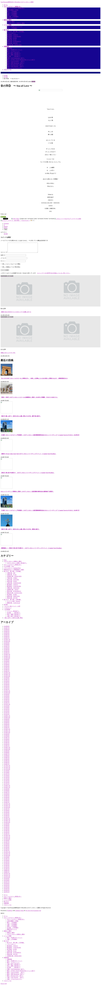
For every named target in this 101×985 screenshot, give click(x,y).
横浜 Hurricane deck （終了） (15, 64)
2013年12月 (7, 835)
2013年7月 (6, 842)
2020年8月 (6, 721)
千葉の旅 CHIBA (12, 578)
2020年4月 (6, 724)
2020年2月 (6, 727)
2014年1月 (6, 833)
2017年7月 (6, 774)
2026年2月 (6, 636)
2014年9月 (6, 824)
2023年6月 (6, 681)
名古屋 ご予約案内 (12, 16)
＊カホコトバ (7, 608)
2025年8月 (6, 644)
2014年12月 (7, 819)
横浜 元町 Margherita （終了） (15, 63)
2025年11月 (7, 639)
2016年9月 (6, 789)
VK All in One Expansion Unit (33, 910)
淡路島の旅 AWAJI (12, 589)
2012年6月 (6, 860)
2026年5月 (6, 631)
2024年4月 (6, 666)
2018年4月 (6, 759)
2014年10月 (7, 822)
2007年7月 (6, 882)
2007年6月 (6, 883)
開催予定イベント (12, 18)
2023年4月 (6, 684)
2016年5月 (6, 795)
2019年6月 (6, 739)
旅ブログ (6, 901)
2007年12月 (7, 873)
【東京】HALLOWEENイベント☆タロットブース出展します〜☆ (16, 311)
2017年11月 (7, 767)
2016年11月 (7, 787)
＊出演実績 (7, 609)
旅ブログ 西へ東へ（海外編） (12, 599)
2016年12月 (7, 785)
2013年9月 (6, 840)
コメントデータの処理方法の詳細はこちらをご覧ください (53, 273)
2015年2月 (6, 815)
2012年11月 (7, 853)
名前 (3, 255)
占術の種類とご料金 (12, 10)
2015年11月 (7, 805)
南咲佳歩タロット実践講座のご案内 (14, 569)
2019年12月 (7, 729)
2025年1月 (6, 653)
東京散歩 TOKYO (12, 34)
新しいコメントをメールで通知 (11, 264)
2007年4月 (6, 887)
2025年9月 (6, 643)
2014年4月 (6, 829)
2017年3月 (6, 780)
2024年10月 (7, 658)
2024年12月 (7, 654)
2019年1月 (6, 746)
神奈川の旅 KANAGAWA (14, 593)
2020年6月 (6, 722)
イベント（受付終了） (13, 611)
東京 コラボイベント (13, 51)
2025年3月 (6, 651)
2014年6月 (6, 825)
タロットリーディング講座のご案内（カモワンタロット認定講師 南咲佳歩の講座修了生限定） (27, 491)
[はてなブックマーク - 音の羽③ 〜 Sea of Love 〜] (15, 220)
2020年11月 (7, 716)
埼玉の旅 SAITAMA (13, 579)
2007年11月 (7, 875)
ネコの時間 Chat (9, 566)
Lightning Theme (19, 910)
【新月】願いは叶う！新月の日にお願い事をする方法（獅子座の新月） (21, 416)
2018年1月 (6, 764)
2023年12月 (7, 672)
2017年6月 (6, 775)
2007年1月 (6, 892)
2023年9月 (6, 677)
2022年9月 (6, 694)
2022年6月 (6, 697)
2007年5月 (6, 885)
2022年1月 (6, 702)
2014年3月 (6, 830)
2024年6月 (6, 664)
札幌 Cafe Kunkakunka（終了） (16, 58)
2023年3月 (6, 686)
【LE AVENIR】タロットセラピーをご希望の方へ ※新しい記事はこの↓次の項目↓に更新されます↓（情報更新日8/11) (34, 378)
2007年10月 (7, 877)
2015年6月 (6, 810)
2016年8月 (6, 790)
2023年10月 (7, 676)
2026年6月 (6, 629)
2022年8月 (6, 696)
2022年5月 (6, 699)
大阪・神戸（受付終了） (14, 53)
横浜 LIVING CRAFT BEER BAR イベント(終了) (21, 59)
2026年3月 (6, 634)
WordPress (9, 910)
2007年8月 (6, 880)
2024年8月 (6, 661)
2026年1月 (6, 638)
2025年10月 (7, 641)
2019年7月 (6, 737)
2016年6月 (6, 794)
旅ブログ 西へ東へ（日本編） (16, 31)
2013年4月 (6, 847)
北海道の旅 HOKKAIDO (14, 44)
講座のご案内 (11, 21)
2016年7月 (6, 792)
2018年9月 (6, 750)
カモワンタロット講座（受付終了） (17, 563)
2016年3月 (6, 799)
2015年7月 (6, 809)
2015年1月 (6, 817)
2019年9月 (6, 734)
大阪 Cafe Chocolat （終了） (15, 66)
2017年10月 (7, 769)
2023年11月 (7, 674)
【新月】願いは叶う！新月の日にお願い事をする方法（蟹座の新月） (20, 529)
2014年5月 (6, 827)
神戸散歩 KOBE (12, 38)
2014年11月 (7, 820)
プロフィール (7, 904)
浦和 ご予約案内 (12, 15)
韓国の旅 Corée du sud (13, 603)
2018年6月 (6, 755)
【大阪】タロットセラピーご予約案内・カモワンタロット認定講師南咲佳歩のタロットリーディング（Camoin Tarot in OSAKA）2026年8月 (40, 435)
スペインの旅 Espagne (13, 601)
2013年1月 (6, 850)
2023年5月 (6, 682)
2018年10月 (7, 749)
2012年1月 (6, 868)
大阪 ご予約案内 (12, 13)
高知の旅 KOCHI (12, 43)
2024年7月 (6, 663)
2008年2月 (6, 870)
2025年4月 (6, 649)
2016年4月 (6, 797)
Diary (5, 560)
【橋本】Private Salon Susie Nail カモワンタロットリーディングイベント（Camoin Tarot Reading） (28, 453)
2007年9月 (6, 878)
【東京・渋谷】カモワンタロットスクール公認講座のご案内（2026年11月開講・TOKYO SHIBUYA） (29, 397)
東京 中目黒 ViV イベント (14, 26)
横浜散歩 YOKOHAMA (14, 36)
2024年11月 (7, 656)
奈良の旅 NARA (12, 581)
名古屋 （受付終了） (14, 56)
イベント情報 (7, 899)
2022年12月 (7, 691)
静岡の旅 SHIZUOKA (13, 596)
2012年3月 (6, 865)
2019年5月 (6, 741)
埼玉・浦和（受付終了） (14, 54)
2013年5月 (6, 845)
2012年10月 (7, 855)
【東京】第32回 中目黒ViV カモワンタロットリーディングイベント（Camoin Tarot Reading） (28, 472)
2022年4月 (6, 701)
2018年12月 (7, 747)
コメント (4, 252)
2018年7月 (6, 754)
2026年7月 (6, 628)
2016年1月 (6, 802)
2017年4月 (6, 779)
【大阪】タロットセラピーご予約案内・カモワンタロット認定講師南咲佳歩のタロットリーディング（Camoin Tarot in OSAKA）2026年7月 (40, 510)
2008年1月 (6, 872)
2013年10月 (7, 838)
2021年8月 (6, 707)
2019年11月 (7, 731)
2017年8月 (6, 772)
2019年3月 (6, 742)
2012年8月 (6, 857)
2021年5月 (6, 709)
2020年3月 (6, 726)
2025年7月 (6, 646)
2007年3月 (6, 888)
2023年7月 (6, 679)
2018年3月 (6, 760)
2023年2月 (6, 687)
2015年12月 (7, 804)
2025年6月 (6, 648)
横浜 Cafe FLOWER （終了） (16, 61)
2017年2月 (6, 782)
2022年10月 (7, 692)
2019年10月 (7, 732)
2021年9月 (6, 706)
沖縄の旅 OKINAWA (13, 588)
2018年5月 (6, 757)
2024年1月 (6, 671)
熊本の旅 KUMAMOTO (14, 41)
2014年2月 (6, 832)
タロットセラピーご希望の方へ (16, 8)
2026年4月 (6, 633)
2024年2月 (6, 669)
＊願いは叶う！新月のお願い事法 (13, 617)
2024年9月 (6, 659)
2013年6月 (6, 843)
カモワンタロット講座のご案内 (16, 23)
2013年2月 (6, 848)
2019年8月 (6, 736)
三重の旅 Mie (11, 573)
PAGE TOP (4, 983)
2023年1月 (6, 689)
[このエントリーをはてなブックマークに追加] (68, 218)
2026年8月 (6, 626)
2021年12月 (7, 704)
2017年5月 (6, 777)
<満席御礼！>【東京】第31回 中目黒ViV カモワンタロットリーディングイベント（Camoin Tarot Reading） (31, 548)
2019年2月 (6, 744)
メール (3, 258)
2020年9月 (6, 719)
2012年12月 (7, 852)
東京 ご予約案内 (12, 11)
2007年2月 (6, 890)
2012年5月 (6, 862)
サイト (2, 261)
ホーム (6, 895)
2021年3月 (6, 712)
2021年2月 (6, 714)
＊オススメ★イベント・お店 (12, 606)
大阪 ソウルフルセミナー (14, 68)
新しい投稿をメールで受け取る (11, 267)
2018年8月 (6, 752)
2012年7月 (6, 858)
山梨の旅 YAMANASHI (14, 583)
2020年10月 (7, 717)
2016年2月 (6, 800)
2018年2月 (6, 762)
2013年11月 (7, 837)
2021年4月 (6, 711)
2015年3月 (6, 814)
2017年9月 (6, 770)
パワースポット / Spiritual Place (12, 568)
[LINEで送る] (15, 218)
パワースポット (11, 33)
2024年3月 (6, 667)
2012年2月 (6, 867)
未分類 (33, 81)
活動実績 (9, 48)
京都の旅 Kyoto (11, 39)
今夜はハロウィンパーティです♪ (8, 352)
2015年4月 (6, 812)
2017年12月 (7, 765)
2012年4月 (6, 863)
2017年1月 (6, 784)
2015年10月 (7, 807)
